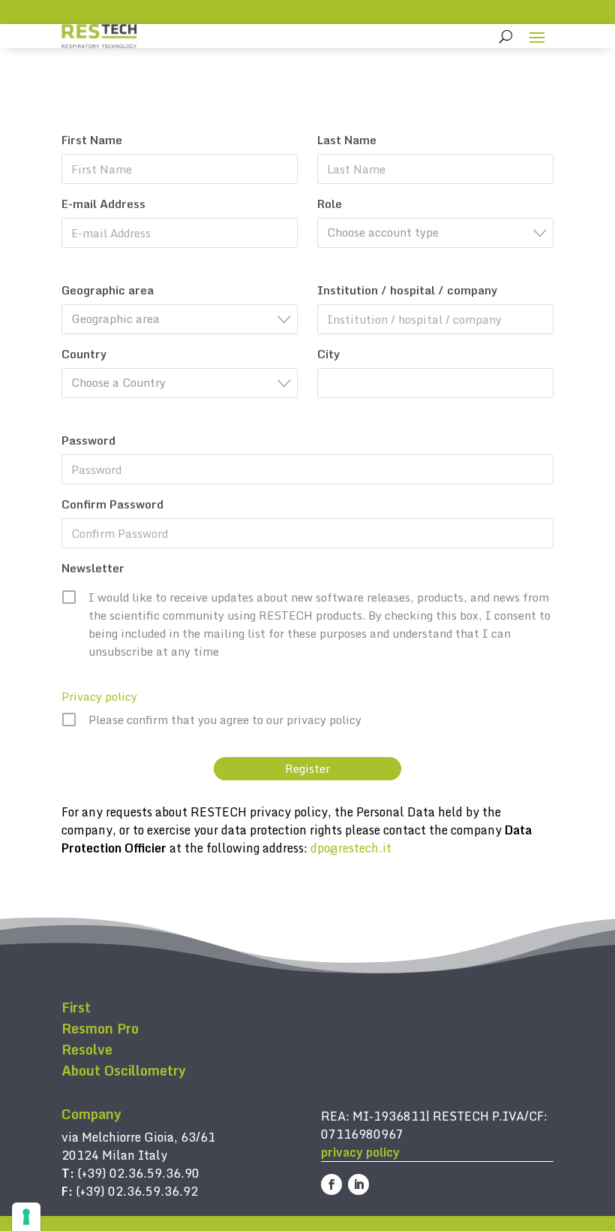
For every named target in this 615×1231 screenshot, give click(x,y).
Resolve (87, 1049)
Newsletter (93, 568)
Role (329, 204)
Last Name (346, 140)
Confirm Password (113, 504)
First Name (92, 140)
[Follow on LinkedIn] (358, 1184)
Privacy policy (99, 696)
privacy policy (360, 1152)
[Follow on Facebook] (331, 1184)
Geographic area (108, 290)
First (76, 1007)
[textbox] (440, 232)
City (328, 354)
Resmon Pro (100, 1028)
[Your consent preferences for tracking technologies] (26, 1216)
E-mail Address (104, 204)
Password (89, 440)
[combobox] (435, 233)
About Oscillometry (124, 1070)
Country (84, 354)
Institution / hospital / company (407, 290)
